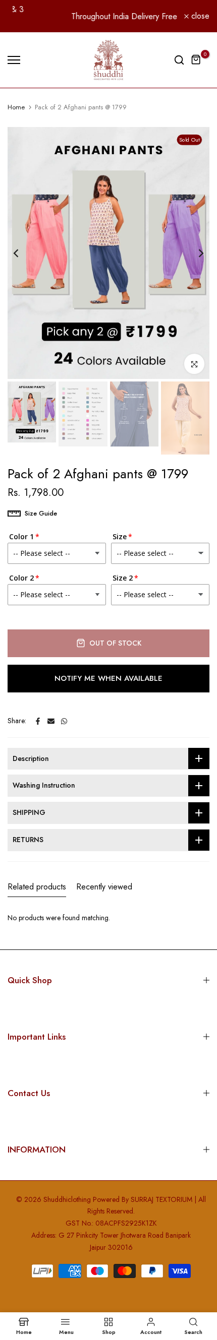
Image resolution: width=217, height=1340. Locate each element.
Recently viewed (104, 886)
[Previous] (23, 253)
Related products (37, 886)
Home (16, 107)
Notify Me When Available (108, 678)
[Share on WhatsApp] (64, 721)
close (199, 16)
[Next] (194, 253)
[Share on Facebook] (38, 721)
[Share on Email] (51, 721)
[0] (196, 60)
